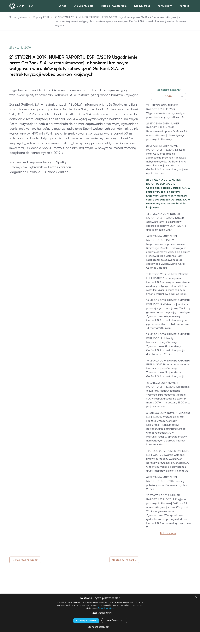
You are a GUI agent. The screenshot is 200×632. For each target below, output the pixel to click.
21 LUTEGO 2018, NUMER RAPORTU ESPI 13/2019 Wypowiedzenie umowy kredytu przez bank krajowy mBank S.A (165, 111)
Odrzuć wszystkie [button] (114, 620)
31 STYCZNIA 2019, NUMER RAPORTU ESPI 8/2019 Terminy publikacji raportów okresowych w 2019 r (167, 482)
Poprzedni (27, 559)
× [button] (196, 597)
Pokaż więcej (168, 533)
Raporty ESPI (41, 17)
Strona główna (18, 17)
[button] (89, 613)
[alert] (100, 613)
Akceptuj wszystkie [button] (86, 620)
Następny (123, 559)
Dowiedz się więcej (106, 608)
